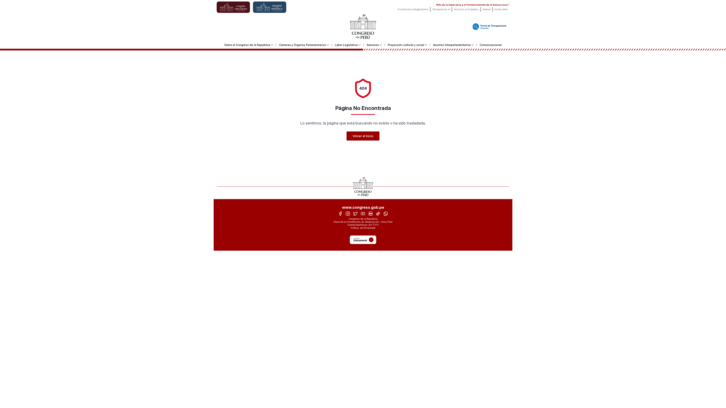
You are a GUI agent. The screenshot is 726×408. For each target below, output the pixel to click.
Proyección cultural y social (406, 44)
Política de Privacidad (363, 227)
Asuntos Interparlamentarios (452, 44)
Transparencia (439, 9)
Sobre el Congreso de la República (247, 44)
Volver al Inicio (363, 136)
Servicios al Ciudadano (466, 9)
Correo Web (501, 9)
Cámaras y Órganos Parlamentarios (302, 44)
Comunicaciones (491, 44)
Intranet (486, 9)
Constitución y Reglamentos (412, 9)
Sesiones (373, 44)
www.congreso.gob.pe (363, 207)
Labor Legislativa (346, 44)
